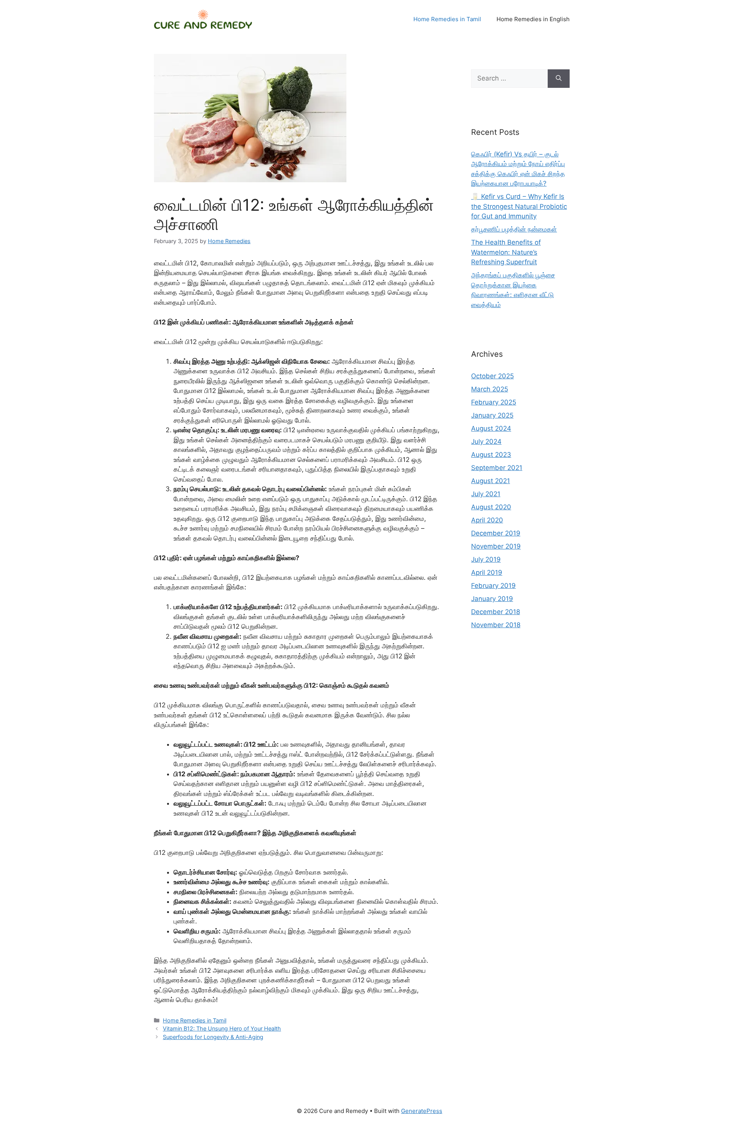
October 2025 (492, 376)
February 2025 (493, 402)
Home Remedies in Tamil (447, 19)
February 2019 (493, 585)
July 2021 (485, 494)
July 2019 (486, 559)
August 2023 (491, 454)
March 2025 (489, 389)
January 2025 (492, 415)
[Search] (559, 78)
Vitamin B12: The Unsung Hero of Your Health (222, 1028)
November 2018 (495, 625)
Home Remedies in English (533, 19)
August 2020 (491, 507)
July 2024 (486, 441)
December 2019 (495, 533)
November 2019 (496, 546)
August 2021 (490, 481)
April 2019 (486, 572)
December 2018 (495, 612)
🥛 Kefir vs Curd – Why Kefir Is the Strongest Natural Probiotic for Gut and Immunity (519, 206)
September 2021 (496, 468)
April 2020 (487, 520)
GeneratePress (421, 1111)
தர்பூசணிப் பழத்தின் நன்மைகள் (514, 229)
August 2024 (491, 428)
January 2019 (492, 599)
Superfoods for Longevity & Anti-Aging (213, 1037)
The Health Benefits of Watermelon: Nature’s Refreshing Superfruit (506, 252)
